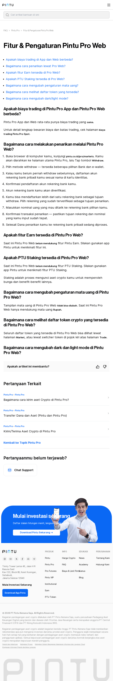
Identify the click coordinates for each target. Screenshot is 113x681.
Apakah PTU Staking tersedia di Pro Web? (35, 79)
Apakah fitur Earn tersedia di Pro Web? (33, 72)
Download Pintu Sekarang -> (36, 532)
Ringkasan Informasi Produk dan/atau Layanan (19, 647)
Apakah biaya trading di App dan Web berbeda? (39, 59)
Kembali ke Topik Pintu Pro (22, 442)
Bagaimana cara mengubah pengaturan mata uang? (42, 85)
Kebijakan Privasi (26, 644)
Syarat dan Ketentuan (10, 644)
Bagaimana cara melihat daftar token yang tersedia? (42, 92)
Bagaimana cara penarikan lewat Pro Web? (35, 66)
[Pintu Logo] (7, 5)
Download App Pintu (15, 593)
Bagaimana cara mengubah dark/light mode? (37, 98)
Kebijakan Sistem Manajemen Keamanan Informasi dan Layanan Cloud (60, 644)
